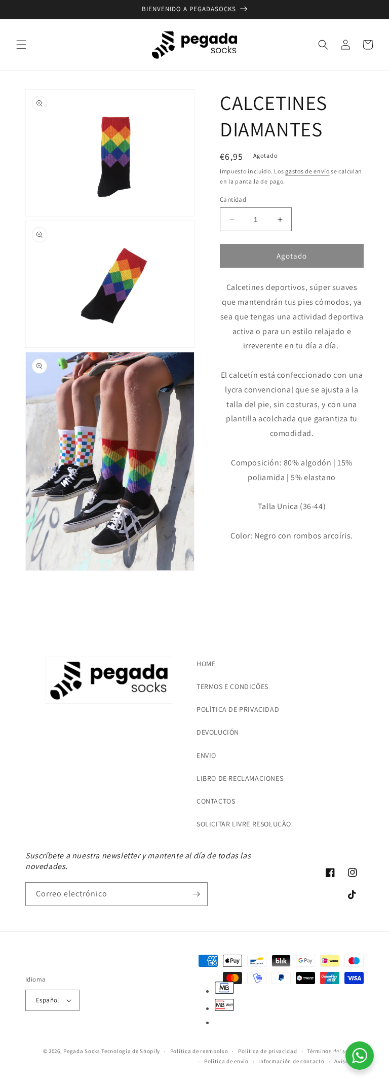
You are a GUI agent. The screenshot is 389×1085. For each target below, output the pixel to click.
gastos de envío (307, 171)
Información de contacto (291, 1061)
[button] (21, 44)
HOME (206, 663)
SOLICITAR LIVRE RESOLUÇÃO (244, 823)
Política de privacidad (267, 1051)
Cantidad (233, 199)
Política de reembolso (199, 1051)
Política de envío (226, 1061)
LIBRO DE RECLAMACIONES (240, 778)
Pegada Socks (81, 1051)
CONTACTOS (216, 801)
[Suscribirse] (196, 894)
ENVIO (206, 755)
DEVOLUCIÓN (218, 732)
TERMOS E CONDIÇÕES (232, 686)
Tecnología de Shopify (130, 1051)
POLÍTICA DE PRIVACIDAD (238, 709)
